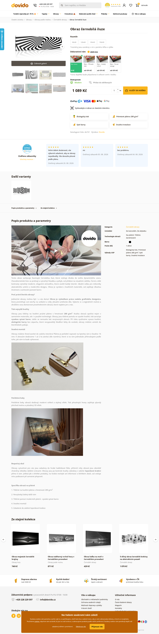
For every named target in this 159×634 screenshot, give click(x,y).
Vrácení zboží (86, 608)
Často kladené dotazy (123, 602)
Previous (3, 539)
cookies (36, 621)
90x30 (74, 42)
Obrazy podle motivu (42, 20)
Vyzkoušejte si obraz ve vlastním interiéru (92, 108)
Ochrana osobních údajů (91, 602)
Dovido (102, 132)
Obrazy (29, 20)
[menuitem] (25, 14)
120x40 (83, 42)
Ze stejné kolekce (48, 208)
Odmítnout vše (81, 627)
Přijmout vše (97, 626)
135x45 (92, 42)
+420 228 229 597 (23, 599)
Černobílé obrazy (60, 20)
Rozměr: (74, 36)
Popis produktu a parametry (22, 208)
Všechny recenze (27, 159)
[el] (145, 621)
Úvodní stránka (17, 20)
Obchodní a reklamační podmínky (94, 599)
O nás (117, 599)
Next (62, 46)
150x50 (101, 42)
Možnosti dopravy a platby (91, 605)
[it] (142, 621)
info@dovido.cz (47, 599)
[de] (139, 621)
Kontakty (118, 608)
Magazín (118, 605)
